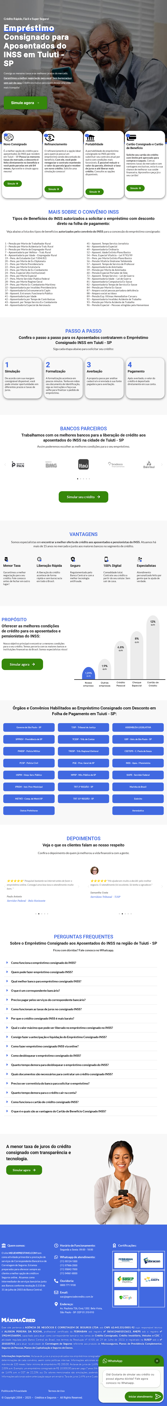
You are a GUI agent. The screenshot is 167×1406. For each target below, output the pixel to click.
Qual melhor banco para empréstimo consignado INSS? (46, 981)
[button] (5, 464)
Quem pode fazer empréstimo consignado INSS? (42, 972)
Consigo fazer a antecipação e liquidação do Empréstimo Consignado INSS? (59, 1037)
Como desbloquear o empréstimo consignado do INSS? (46, 1055)
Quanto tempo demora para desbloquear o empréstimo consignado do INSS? (60, 1065)
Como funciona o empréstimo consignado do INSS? (43, 962)
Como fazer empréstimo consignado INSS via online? (45, 1046)
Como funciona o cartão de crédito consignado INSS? (45, 1102)
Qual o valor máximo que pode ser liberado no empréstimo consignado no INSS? (62, 1027)
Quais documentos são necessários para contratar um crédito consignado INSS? (62, 1074)
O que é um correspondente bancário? (35, 990)
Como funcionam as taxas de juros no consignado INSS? (46, 1009)
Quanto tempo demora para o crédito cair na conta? (44, 1092)
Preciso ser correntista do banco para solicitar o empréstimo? (50, 1083)
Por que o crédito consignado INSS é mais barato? (42, 1018)
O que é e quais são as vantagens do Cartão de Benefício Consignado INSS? (58, 1111)
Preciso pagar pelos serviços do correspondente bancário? (48, 1000)
